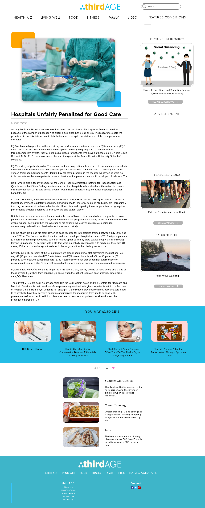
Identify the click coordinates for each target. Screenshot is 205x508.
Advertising (68, 499)
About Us (68, 487)
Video (132, 17)
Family (113, 17)
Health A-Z (23, 17)
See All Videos (166, 223)
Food (73, 17)
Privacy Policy (68, 493)
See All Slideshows (163, 102)
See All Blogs (166, 286)
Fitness (93, 17)
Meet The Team (68, 490)
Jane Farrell (21, 123)
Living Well (50, 17)
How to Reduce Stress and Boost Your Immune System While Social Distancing (167, 92)
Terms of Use (68, 496)
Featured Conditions (167, 17)
